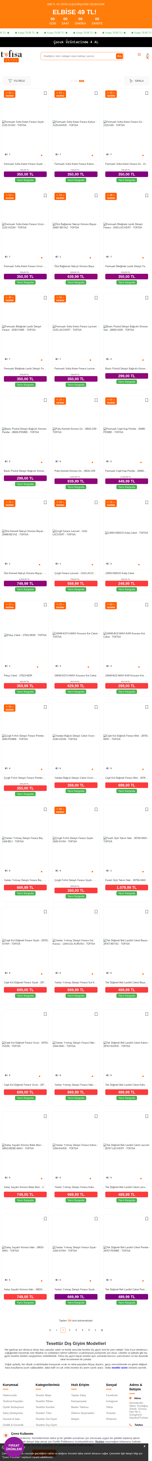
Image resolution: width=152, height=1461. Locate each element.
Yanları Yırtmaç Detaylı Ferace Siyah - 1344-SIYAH (75, 1289)
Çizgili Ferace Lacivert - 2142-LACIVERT (75, 573)
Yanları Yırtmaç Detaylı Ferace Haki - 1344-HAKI (75, 1084)
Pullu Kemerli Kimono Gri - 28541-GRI (74, 471)
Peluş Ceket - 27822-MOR (18, 675)
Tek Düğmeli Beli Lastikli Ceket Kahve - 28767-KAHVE (126, 1084)
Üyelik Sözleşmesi (13, 1407)
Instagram (112, 1401)
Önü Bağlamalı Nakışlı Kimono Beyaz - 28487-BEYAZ (75, 266)
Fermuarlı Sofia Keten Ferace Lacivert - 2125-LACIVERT (75, 368)
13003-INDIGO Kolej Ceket (119, 573)
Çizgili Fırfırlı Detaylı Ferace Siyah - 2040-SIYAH (75, 880)
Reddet (99, 1441)
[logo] (11, 53)
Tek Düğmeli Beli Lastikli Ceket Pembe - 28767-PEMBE (126, 1289)
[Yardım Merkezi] (139, 54)
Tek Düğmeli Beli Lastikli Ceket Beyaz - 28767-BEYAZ (126, 982)
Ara (119, 55)
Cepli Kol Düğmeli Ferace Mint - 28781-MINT (126, 777)
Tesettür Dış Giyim (46, 1424)
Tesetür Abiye (43, 1395)
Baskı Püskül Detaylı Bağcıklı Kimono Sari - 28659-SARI (126, 368)
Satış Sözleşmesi (13, 1413)
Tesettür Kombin (45, 1407)
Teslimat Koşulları (13, 1401)
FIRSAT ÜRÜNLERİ (14, 1447)
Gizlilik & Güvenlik (13, 1424)
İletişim (75, 1418)
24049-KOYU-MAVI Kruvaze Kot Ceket (75, 675)
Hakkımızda (10, 1395)
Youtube (111, 1413)
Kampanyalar (79, 1401)
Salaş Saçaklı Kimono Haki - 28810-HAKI (25, 1289)
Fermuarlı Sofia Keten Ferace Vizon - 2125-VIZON (25, 266)
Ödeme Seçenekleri (82, 1413)
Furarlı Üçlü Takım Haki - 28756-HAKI (125, 880)
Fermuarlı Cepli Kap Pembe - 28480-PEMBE (126, 471)
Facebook (112, 1395)
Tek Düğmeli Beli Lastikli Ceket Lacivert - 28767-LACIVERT (126, 1187)
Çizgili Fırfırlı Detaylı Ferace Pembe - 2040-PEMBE (25, 777)
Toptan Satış (78, 1395)
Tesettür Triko (44, 1413)
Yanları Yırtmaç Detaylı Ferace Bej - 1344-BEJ (25, 880)
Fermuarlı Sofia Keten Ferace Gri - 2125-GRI (126, 164)
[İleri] (95, 1330)
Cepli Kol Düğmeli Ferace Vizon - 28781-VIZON (25, 1084)
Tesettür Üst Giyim (46, 1418)
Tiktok (109, 1407)
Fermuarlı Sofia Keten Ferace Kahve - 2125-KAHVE (75, 164)
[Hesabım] (147, 54)
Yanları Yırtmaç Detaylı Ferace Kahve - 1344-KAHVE (75, 1187)
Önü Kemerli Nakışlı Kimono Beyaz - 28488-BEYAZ (25, 573)
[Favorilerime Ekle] (45, 93)
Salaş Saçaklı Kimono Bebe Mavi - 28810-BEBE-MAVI (25, 1187)
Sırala (139, 81)
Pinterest (111, 1418)
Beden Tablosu (80, 1407)
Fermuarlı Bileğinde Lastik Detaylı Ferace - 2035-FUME (25, 368)
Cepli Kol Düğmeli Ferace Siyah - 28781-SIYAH (25, 982)
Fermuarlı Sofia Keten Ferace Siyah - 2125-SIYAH (25, 164)
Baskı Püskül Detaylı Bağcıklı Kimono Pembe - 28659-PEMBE (25, 471)
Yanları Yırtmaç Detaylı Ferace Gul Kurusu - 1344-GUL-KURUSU (75, 982)
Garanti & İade (11, 1418)
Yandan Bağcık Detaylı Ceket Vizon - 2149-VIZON (75, 777)
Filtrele (19, 81)
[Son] (102, 1330)
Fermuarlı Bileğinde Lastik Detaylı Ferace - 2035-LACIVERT (126, 266)
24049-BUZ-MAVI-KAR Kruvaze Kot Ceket (126, 675)
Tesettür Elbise (44, 1401)
